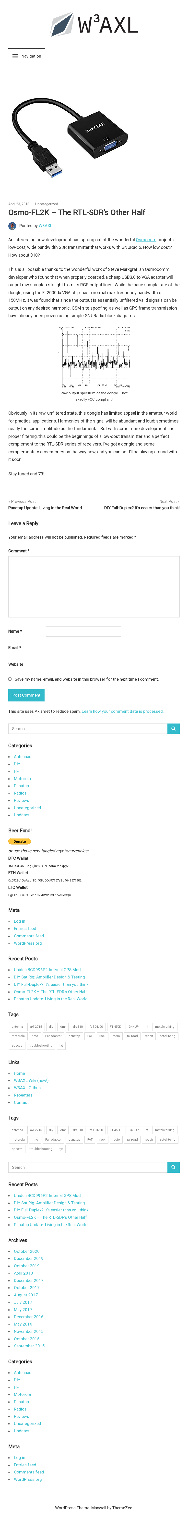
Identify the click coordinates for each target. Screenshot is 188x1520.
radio (116, 1036)
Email (14, 647)
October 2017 (27, 1287)
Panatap (21, 785)
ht (147, 1026)
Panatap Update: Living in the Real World (51, 998)
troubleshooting (41, 1045)
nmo (35, 1036)
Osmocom (146, 239)
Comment (19, 550)
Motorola (22, 778)
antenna (17, 1026)
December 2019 (29, 1258)
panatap (74, 1036)
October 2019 (27, 1265)
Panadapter (53, 1036)
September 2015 (29, 1345)
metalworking (165, 1026)
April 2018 (23, 1273)
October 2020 (27, 1251)
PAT (90, 1036)
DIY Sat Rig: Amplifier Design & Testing (49, 977)
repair (149, 1036)
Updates (21, 814)
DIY (17, 763)
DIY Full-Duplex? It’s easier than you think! (51, 984)
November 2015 (29, 1331)
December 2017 (29, 1280)
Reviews (21, 800)
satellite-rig (168, 1036)
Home (19, 1073)
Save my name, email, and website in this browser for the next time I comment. (87, 679)
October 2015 (27, 1338)
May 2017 (23, 1309)
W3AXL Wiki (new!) (31, 1080)
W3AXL (45, 225)
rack (102, 1036)
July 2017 (23, 1302)
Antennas (22, 756)
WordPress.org (28, 943)
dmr (63, 1026)
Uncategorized (46, 204)
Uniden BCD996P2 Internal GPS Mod (47, 969)
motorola (18, 1036)
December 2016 (29, 1316)
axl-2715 (36, 1026)
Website (15, 664)
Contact (21, 1102)
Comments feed (29, 935)
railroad (132, 1036)
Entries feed (25, 928)
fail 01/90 (96, 1026)
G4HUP (134, 1026)
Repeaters (23, 1095)
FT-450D (115, 1026)
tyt (61, 1045)
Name (15, 631)
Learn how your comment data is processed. (123, 711)
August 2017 (26, 1294)
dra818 (78, 1026)
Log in (19, 921)
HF (16, 771)
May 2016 (23, 1324)
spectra (17, 1045)
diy (51, 1026)
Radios (20, 793)
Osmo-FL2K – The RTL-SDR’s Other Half (50, 991)
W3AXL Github (27, 1087)
